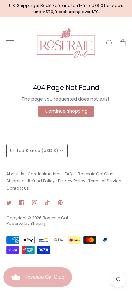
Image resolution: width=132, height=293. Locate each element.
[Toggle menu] (10, 43)
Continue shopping (66, 111)
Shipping (15, 180)
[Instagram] (34, 202)
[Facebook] (21, 202)
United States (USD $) (34, 150)
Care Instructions (45, 173)
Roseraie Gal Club (96, 173)
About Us (15, 173)
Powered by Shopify (26, 223)
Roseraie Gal (55, 218)
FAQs (70, 173)
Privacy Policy (71, 180)
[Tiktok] (47, 202)
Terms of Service (104, 180)
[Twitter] (9, 202)
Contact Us (17, 188)
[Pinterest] (60, 202)
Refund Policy (41, 180)
